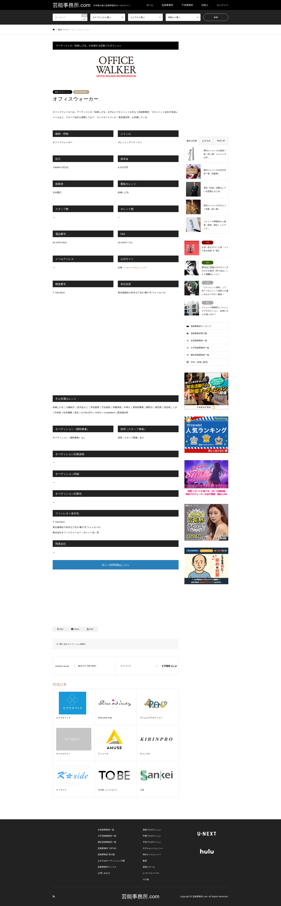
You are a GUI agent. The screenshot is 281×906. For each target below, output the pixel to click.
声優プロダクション (152, 835)
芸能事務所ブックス (107, 866)
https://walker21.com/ (135, 267)
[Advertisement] (116, 595)
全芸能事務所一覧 (199, 340)
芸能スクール (149, 866)
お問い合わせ (104, 873)
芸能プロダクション (62, 92)
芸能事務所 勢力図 (106, 854)
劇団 (145, 860)
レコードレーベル (151, 873)
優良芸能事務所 (81, 92)
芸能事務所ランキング (201, 326)
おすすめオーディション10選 (111, 860)
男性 (61, 644)
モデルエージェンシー (153, 848)
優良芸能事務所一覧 (200, 354)
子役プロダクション (152, 842)
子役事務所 (187, 5)
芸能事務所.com (140, 896)
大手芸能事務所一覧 (200, 347)
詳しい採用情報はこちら (115, 565)
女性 (65, 644)
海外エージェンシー (152, 854)
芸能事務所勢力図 (199, 333)
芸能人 (204, 5)
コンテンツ (222, 5)
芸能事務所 (167, 5)
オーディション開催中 (77, 644)
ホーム (149, 5)
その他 (146, 879)
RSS (54, 896)
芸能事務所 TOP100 (107, 848)
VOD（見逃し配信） (200, 362)
